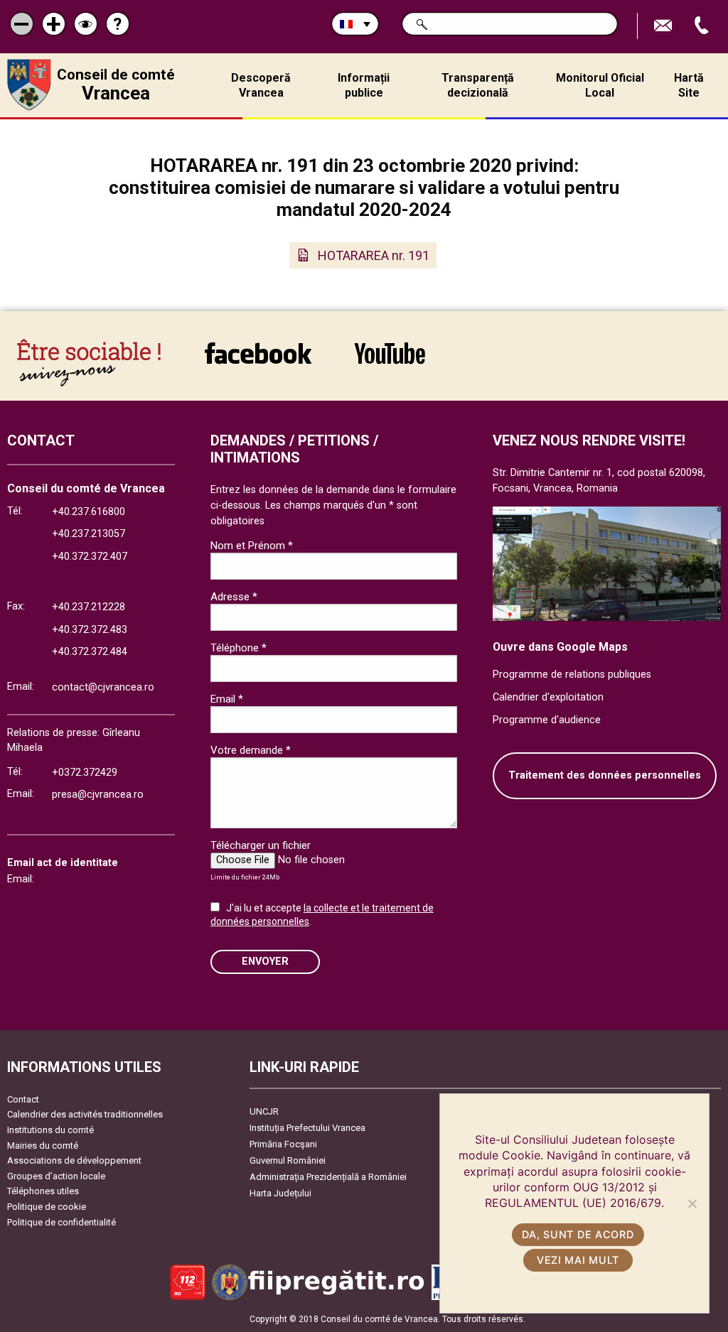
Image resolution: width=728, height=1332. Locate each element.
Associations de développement (74, 1160)
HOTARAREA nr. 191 (373, 255)
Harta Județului (280, 1193)
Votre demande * (250, 750)
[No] (692, 1203)
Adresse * (233, 596)
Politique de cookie (46, 1206)
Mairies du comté (42, 1145)
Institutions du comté (50, 1130)
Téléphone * (238, 647)
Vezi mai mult (578, 1260)
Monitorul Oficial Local (600, 85)
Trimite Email (664, 26)
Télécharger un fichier (260, 845)
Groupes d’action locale (56, 1176)
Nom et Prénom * (251, 545)
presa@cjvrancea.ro (98, 795)
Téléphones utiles (43, 1191)
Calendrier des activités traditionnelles (85, 1114)
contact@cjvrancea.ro (103, 687)
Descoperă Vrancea (261, 85)
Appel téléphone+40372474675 (703, 26)
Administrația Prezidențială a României (328, 1176)
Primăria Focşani (283, 1144)
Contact (23, 1099)
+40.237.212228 (88, 607)
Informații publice (364, 85)
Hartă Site (689, 85)
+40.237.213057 (88, 534)
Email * (226, 699)
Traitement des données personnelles (604, 775)
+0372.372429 (84, 773)
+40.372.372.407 (89, 557)
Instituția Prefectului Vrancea (307, 1127)
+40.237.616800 (88, 512)
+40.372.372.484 (89, 652)
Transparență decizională (477, 85)
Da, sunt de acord (577, 1234)
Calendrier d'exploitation (548, 697)
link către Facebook (258, 362)
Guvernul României (288, 1160)
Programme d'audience (547, 720)
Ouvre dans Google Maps (560, 647)
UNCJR (264, 1111)
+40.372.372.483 (89, 630)
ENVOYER (265, 961)
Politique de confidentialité (61, 1222)
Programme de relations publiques (572, 674)
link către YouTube (389, 362)
